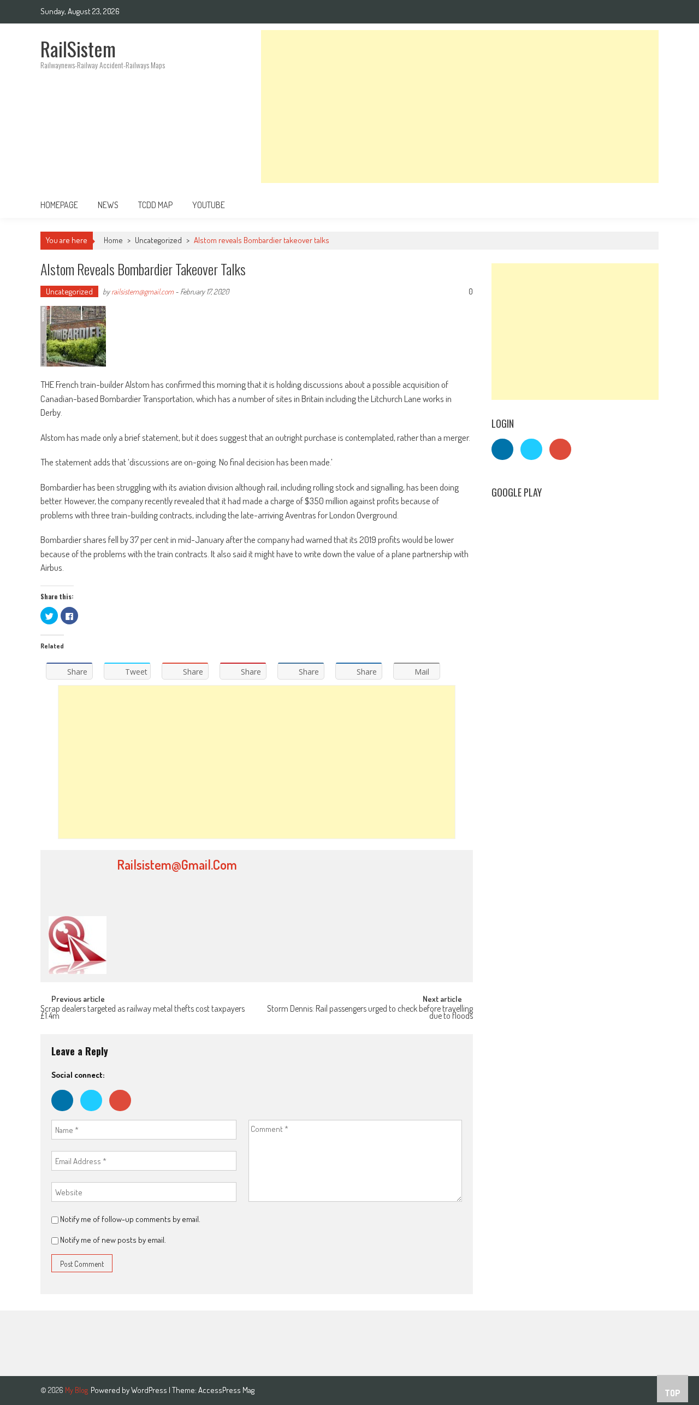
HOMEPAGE (59, 204)
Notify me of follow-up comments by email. (130, 1219)
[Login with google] (123, 1113)
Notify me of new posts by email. (113, 1240)
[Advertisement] (460, 106)
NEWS (108, 204)
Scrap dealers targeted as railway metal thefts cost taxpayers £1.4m (142, 1013)
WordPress (150, 1390)
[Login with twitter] (94, 1113)
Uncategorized (158, 240)
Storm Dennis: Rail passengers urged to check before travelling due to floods (370, 1013)
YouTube (208, 204)
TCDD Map (155, 204)
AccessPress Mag (226, 1390)
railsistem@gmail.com (142, 291)
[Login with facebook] (65, 1113)
